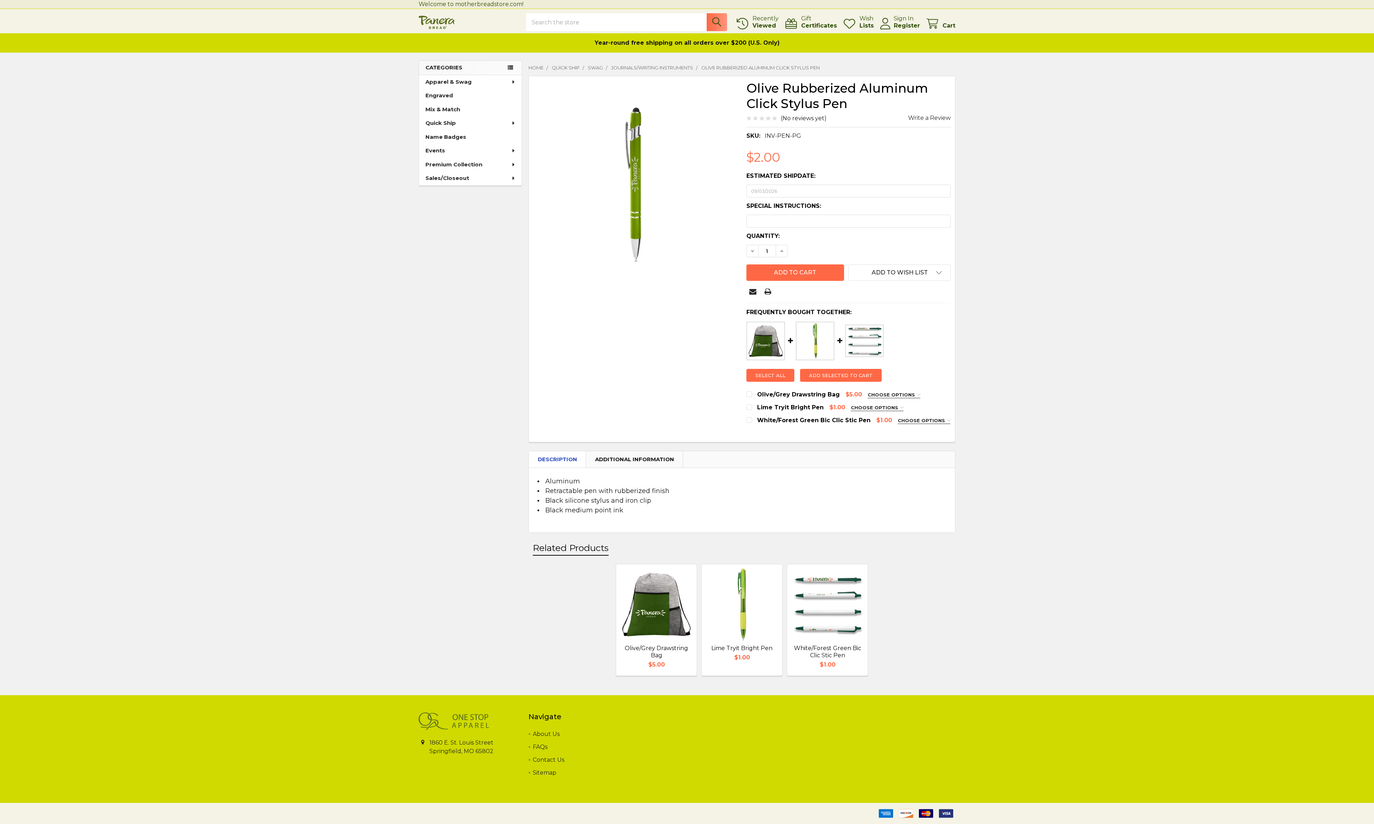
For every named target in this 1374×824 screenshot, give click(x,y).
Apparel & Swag (448, 81)
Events (435, 150)
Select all (770, 375)
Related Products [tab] (571, 547)
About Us (546, 734)
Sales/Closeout (447, 178)
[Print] (767, 291)
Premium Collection (453, 164)
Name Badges (445, 136)
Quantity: (763, 236)
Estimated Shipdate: (780, 175)
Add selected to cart (841, 375)
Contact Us (548, 759)
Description (557, 459)
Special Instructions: (783, 206)
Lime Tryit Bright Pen (742, 648)
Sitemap (544, 772)
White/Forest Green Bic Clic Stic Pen (827, 652)
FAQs (540, 746)
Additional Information (634, 459)
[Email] (752, 291)
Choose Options (892, 395)
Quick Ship (440, 123)
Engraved (439, 95)
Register (907, 25)
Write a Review (929, 117)
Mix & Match (442, 109)
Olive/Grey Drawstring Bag (656, 652)
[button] (899, 272)
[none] (635, 183)
